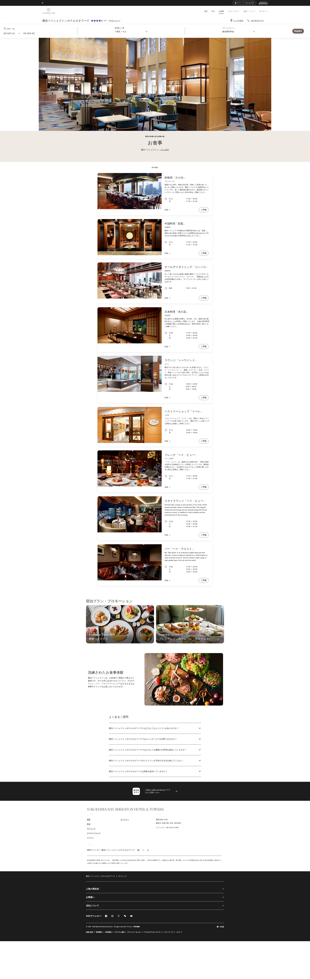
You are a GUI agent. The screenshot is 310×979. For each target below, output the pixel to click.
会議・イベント (249, 11)
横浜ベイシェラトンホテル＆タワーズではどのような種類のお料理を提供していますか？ (147, 750)
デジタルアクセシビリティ (153, 932)
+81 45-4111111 (257, 21)
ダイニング (91, 828)
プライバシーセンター (134, 932)
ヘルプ (178, 932)
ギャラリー (263, 11)
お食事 (221, 11)
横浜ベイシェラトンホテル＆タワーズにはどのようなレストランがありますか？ (144, 728)
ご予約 (204, 210)
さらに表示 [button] (164, 150)
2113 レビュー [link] (114, 21)
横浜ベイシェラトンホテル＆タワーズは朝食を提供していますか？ (138, 771)
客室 (213, 11)
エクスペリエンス (94, 833)
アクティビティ (234, 11)
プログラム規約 (119, 932)
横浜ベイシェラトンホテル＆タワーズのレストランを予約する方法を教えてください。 (147, 760)
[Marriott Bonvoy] (262, 2)
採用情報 (99, 932)
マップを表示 (238, 21)
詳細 (166, 210)
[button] (244, 3)
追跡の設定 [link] (89, 932)
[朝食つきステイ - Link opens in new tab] (120, 624)
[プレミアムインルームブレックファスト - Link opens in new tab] (190, 624)
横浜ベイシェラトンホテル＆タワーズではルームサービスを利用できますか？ (143, 739)
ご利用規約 (108, 932)
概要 (206, 11)
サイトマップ (168, 932)
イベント (90, 837)
